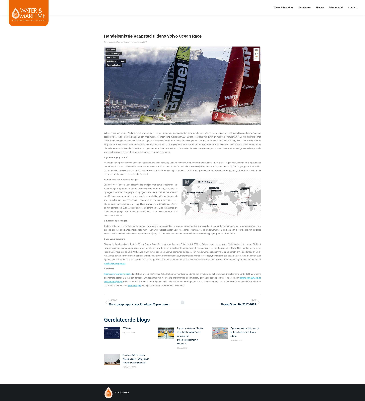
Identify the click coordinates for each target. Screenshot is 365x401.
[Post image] (112, 333)
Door (116, 42)
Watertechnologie (114, 65)
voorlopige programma (114, 263)
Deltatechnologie (113, 54)
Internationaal (112, 57)
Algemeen (111, 50)
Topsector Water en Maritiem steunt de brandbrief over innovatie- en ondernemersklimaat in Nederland (190, 336)
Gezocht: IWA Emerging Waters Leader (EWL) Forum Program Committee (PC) (136, 359)
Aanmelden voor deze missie (118, 274)
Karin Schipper (134, 285)
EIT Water (127, 328)
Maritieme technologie (116, 61)
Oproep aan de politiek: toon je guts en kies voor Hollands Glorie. (245, 332)
